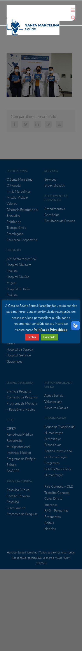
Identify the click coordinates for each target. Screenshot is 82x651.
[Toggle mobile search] (73, 17)
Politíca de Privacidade (50, 330)
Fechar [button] (32, 337)
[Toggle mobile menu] (73, 10)
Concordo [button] (49, 337)
